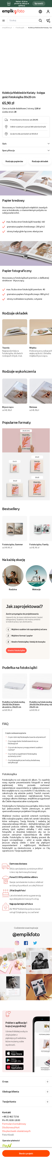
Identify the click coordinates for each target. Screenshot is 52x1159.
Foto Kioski (8, 1134)
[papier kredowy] (26, 183)
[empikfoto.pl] (13, 11)
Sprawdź (39, 3)
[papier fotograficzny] (26, 253)
